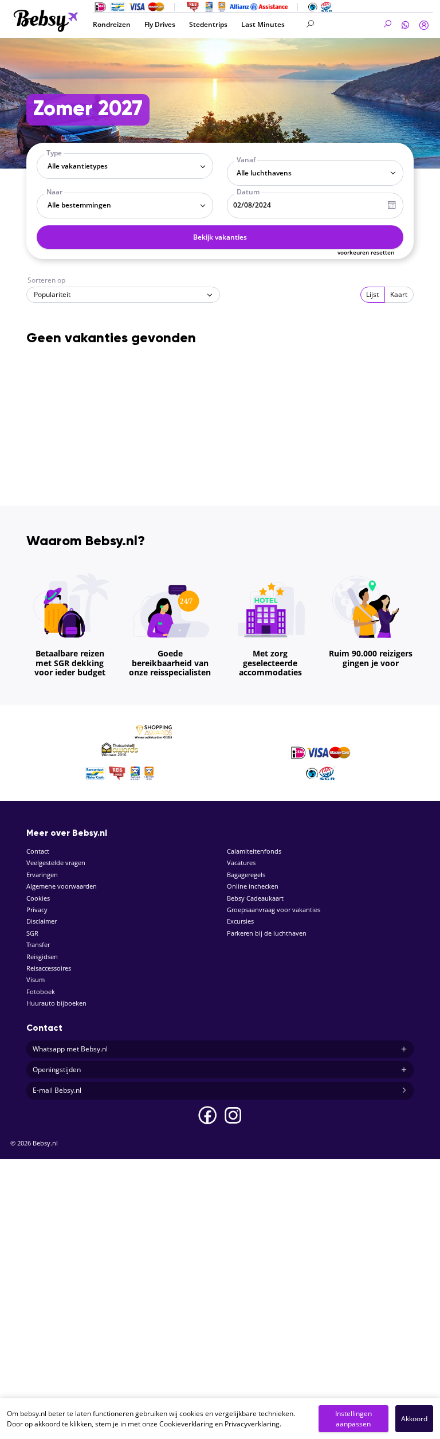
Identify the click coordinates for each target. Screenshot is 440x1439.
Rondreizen (112, 24)
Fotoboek (40, 991)
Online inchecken (252, 886)
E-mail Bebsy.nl (57, 1090)
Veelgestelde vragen (55, 862)
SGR (32, 933)
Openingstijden (57, 1069)
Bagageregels (246, 874)
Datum (248, 192)
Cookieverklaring (186, 1424)
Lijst (372, 294)
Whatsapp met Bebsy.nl (70, 1049)
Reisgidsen (42, 956)
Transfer (38, 944)
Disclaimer (41, 921)
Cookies (38, 898)
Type (54, 153)
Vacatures (241, 862)
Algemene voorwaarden (61, 886)
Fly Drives (159, 24)
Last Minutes (263, 24)
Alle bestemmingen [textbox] (79, 205)
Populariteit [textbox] (52, 294)
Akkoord (414, 1419)
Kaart (398, 294)
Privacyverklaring (252, 1424)
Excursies (240, 921)
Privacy (37, 909)
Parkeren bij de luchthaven (267, 933)
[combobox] (125, 166)
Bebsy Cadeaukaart (255, 898)
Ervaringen (42, 874)
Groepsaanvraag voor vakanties (273, 909)
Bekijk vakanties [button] (220, 237)
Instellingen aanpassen (353, 1419)
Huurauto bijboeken (56, 1003)
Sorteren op (46, 280)
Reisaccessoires (48, 968)
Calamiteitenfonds (254, 851)
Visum (35, 979)
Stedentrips (208, 24)
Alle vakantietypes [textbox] (78, 166)
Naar (54, 192)
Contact (37, 851)
